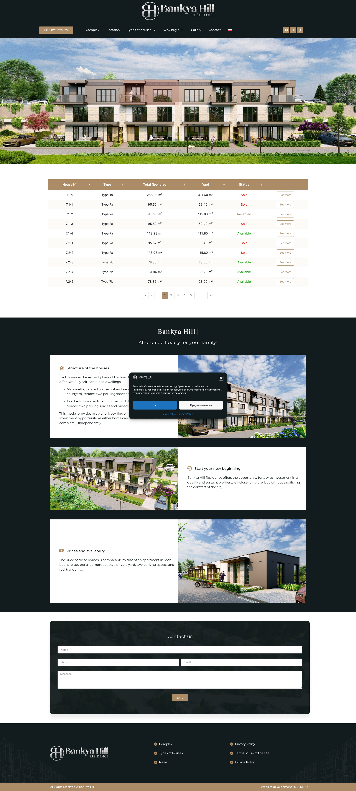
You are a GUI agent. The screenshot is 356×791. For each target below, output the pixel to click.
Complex (92, 30)
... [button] (158, 295)
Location (113, 30)
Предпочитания (201, 405)
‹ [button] (151, 295)
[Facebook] (286, 30)
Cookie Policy (168, 413)
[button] (221, 378)
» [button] (211, 295)
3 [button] (178, 295)
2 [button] (171, 295)
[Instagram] (293, 30)
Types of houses (139, 30)
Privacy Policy (185, 413)
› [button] (204, 295)
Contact (215, 30)
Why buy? (171, 30)
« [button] (145, 295)
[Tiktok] (300, 30)
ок (155, 405)
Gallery (196, 30)
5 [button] (191, 295)
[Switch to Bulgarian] (230, 30)
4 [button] (184, 295)
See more (285, 194)
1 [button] (165, 295)
